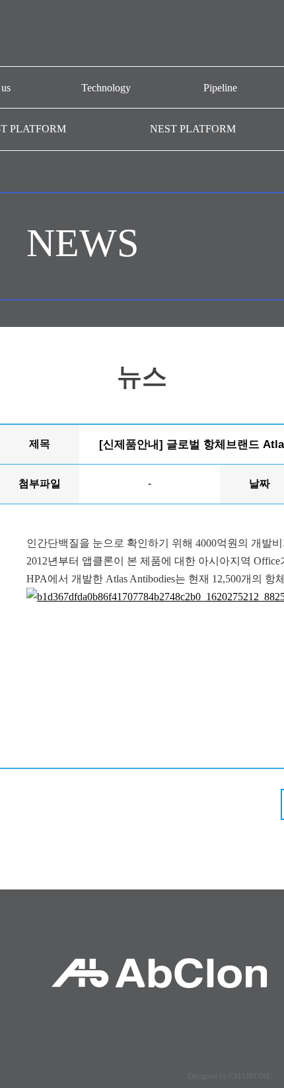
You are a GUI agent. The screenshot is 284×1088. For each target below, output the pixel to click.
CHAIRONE (250, 1076)
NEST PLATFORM (193, 128)
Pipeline (220, 87)
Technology (106, 87)
